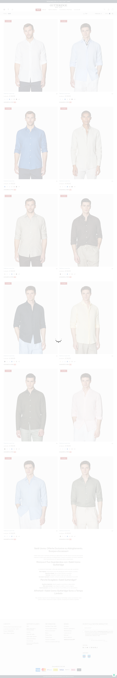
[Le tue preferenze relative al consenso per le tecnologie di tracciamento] (114, 675)
